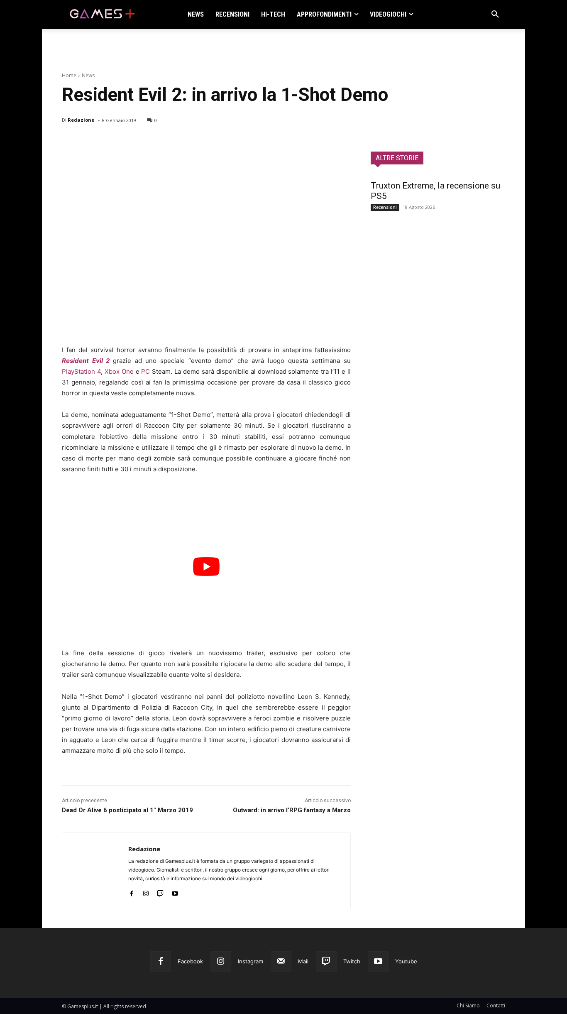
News (88, 75)
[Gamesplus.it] (102, 14)
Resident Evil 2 (86, 361)
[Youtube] (175, 892)
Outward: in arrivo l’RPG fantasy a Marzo (292, 810)
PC (145, 371)
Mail (303, 961)
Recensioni (385, 207)
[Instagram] (146, 892)
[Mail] (281, 961)
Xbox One (119, 371)
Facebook (190, 961)
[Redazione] (95, 870)
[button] (495, 14)
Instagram (250, 961)
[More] (166, 141)
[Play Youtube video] (206, 566)
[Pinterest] (108, 141)
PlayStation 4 (81, 371)
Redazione (81, 120)
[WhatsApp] (127, 141)
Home (69, 75)
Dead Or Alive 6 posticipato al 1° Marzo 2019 (127, 810)
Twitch (351, 961)
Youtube (406, 961)
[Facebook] (70, 141)
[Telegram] (146, 141)
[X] (89, 141)
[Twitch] (160, 892)
